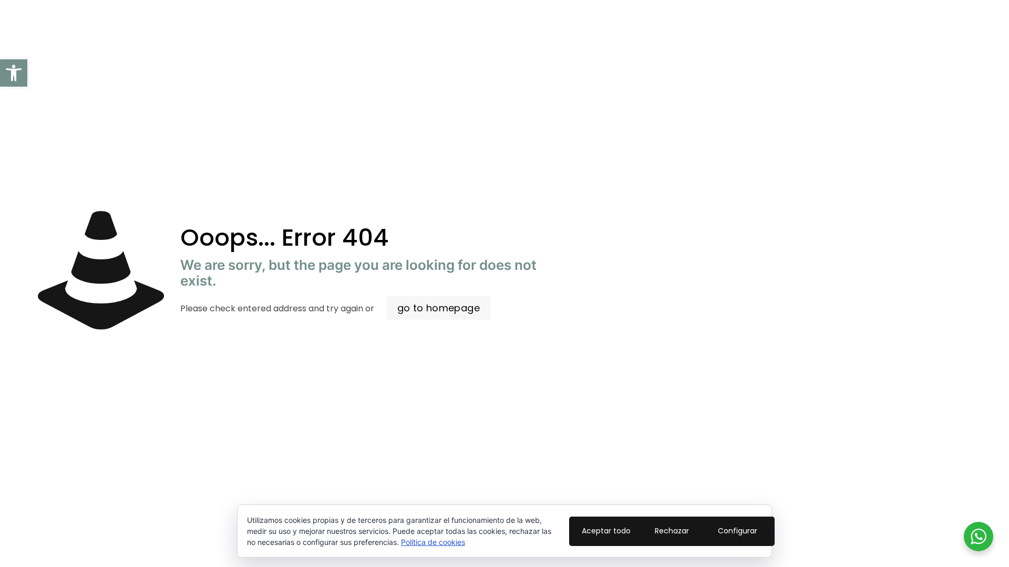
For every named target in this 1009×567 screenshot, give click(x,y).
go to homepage (438, 307)
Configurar (737, 531)
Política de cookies (433, 542)
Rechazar (672, 531)
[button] (13, 73)
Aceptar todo (606, 531)
